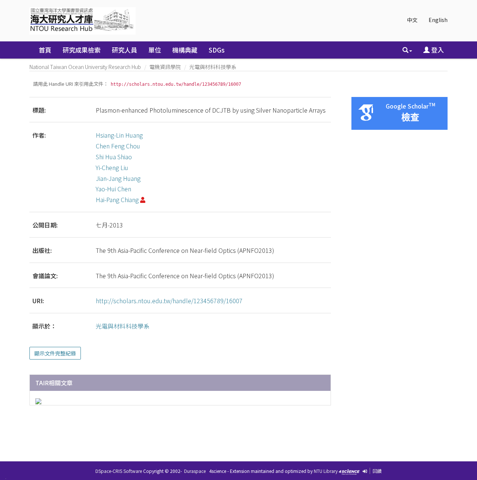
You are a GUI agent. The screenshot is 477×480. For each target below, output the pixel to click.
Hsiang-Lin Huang (119, 135)
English (438, 19)
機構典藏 (185, 49)
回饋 (377, 471)
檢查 (410, 117)
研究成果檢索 (82, 49)
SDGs (217, 49)
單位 (154, 49)
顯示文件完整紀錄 (55, 353)
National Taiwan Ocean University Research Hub (85, 66)
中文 (412, 19)
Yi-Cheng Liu (112, 167)
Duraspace (195, 471)
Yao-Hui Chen (113, 188)
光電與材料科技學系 (212, 66)
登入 (437, 49)
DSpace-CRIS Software (118, 471)
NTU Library (326, 471)
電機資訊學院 (165, 66)
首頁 (45, 49)
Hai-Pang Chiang (117, 199)
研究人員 (124, 49)
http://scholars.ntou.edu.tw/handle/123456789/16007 (169, 300)
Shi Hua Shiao (114, 156)
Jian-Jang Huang (118, 178)
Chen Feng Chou (118, 145)
